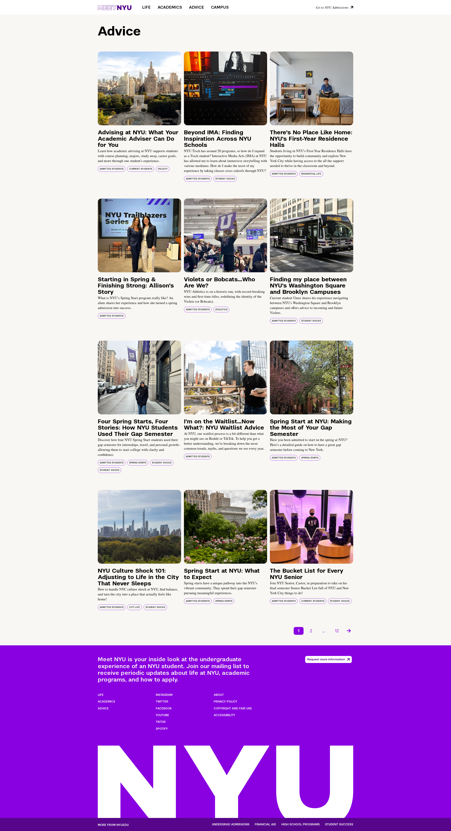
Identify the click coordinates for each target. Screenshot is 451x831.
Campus (220, 7)
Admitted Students (111, 168)
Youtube (162, 715)
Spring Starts (137, 462)
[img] (139, 88)
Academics (170, 7)
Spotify (162, 729)
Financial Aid (265, 824)
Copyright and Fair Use (233, 708)
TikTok (161, 722)
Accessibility (224, 715)
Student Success (339, 824)
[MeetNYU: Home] (114, 7)
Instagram (164, 695)
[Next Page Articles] (349, 630)
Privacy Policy (225, 701)
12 (337, 631)
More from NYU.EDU (113, 825)
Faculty (163, 168)
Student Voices (225, 178)
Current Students (140, 168)
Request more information (326, 659)
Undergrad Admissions (230, 824)
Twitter (162, 701)
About (219, 695)
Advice (196, 7)
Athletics (221, 309)
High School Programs (300, 824)
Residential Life (311, 173)
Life (146, 7)
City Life (134, 607)
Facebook (164, 708)
